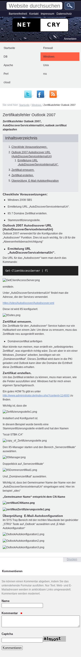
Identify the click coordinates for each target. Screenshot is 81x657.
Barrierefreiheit (18, 13)
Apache (8, 65)
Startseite (9, 48)
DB (5, 56)
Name (5, 601)
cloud (7, 82)
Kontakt (33, 13)
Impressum (47, 13)
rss (45, 73)
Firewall (48, 48)
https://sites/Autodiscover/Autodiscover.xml (28, 303)
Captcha (7, 633)
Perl (6, 73)
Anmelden (70, 38)
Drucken (72, 559)
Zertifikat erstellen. (22, 175)
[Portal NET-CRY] (40, 25)
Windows (48, 56)
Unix (46, 65)
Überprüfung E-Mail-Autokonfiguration (35, 180)
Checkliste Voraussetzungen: (29, 146)
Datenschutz (64, 13)
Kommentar (10, 613)
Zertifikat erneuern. (22, 169)
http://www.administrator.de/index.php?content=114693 (36, 395)
